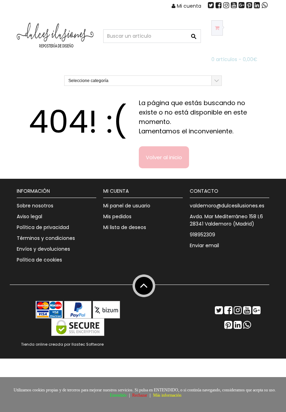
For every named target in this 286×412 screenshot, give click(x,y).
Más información (167, 395)
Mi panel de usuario (126, 205)
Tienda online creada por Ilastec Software (62, 344)
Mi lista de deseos (124, 227)
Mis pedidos (117, 216)
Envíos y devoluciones (43, 248)
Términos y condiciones (46, 238)
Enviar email (204, 245)
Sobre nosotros (35, 205)
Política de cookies (39, 259)
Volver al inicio (164, 157)
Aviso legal (29, 216)
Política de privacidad (43, 227)
